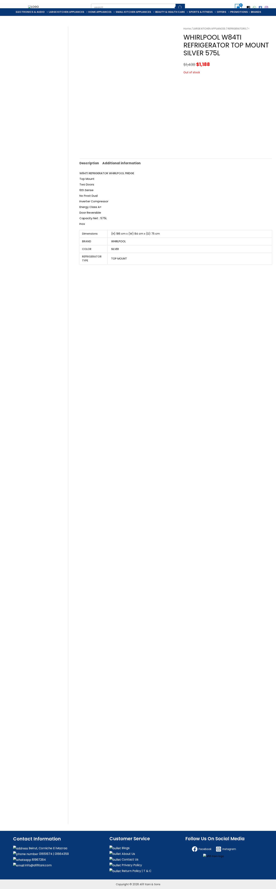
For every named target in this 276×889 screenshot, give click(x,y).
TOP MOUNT (119, 258)
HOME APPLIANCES (100, 12)
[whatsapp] (255, 8)
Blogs (125, 848)
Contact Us (129, 859)
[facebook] (261, 8)
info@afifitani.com (38, 865)
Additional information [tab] (121, 163)
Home (187, 28)
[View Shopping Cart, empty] (238, 7)
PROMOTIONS (239, 12)
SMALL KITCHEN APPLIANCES (133, 12)
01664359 (61, 854)
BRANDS (256, 12)
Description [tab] (89, 163)
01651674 (45, 854)
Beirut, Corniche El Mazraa (47, 848)
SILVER (115, 249)
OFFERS (221, 12)
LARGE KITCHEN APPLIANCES (66, 12)
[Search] (180, 7)
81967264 (38, 859)
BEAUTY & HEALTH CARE (170, 12)
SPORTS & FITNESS (201, 12)
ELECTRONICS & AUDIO (30, 12)
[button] (46, 12)
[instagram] (267, 8)
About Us (128, 854)
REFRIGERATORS (237, 28)
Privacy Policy (131, 865)
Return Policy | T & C (136, 871)
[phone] (249, 8)
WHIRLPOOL (118, 241)
